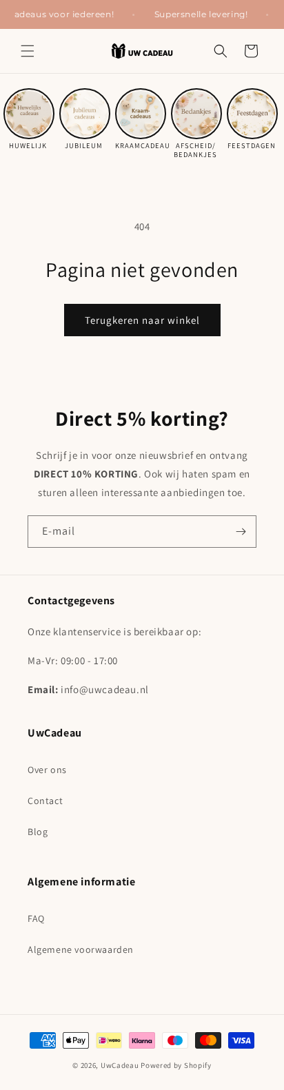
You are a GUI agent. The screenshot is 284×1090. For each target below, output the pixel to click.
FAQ (36, 918)
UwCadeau (120, 1065)
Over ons (47, 769)
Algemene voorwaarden (81, 949)
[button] (27, 51)
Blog (38, 831)
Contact (45, 800)
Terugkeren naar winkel (142, 320)
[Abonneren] (240, 531)
